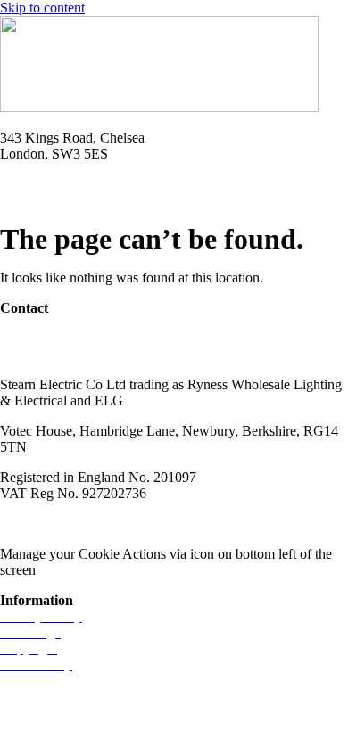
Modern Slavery (45, 523)
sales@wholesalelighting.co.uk (87, 354)
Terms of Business (157, 523)
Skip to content (42, 7)
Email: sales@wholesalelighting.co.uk (107, 200)
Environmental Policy (284, 523)
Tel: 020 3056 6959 (55, 184)
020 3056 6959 (43, 338)
